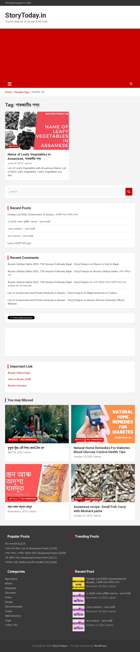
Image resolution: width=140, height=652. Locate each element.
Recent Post (84, 571)
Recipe (78, 499)
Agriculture (11, 578)
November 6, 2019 (17, 511)
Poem (8, 597)
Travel (8, 611)
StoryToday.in (25, 15)
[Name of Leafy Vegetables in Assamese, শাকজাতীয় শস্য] (37, 130)
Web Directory (13, 615)
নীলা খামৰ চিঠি (11, 543)
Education (10, 592)
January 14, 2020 (83, 456)
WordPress (100, 645)
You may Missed (20, 400)
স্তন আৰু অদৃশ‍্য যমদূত (20, 507)
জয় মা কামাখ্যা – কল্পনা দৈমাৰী (20, 236)
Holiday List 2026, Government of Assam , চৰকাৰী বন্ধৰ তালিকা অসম (43, 214)
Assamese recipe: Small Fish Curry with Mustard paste (100, 509)
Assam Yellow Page (19, 372)
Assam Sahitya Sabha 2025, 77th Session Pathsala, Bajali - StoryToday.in (48, 264)
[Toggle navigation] (9, 84)
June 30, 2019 (15, 163)
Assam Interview (17, 385)
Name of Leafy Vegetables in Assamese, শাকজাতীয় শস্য (29, 156)
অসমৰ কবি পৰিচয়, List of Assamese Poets (26, 548)
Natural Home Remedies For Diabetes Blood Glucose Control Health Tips (102, 450)
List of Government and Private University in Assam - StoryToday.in (45, 292)
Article (13, 146)
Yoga (8, 620)
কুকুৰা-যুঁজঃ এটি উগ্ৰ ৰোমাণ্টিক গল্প (26, 448)
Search (128, 192)
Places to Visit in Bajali (106, 264)
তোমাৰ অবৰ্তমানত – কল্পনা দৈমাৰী (21, 228)
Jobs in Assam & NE (19, 379)
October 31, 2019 (83, 515)
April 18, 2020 (15, 452)
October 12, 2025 (95, 625)
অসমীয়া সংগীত (11, 625)
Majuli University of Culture (102, 292)
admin (28, 163)
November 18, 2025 (96, 586)
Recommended (28, 439)
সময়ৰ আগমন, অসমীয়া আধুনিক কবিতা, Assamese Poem (31, 553)
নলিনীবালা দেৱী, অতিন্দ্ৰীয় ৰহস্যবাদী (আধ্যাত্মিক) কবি (26, 562)
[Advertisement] (70, 54)
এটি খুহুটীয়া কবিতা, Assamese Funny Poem (26, 557)
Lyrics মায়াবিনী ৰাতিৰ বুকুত (19, 243)
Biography (10, 588)
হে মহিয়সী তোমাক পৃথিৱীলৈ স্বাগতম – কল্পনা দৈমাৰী (29, 221)
